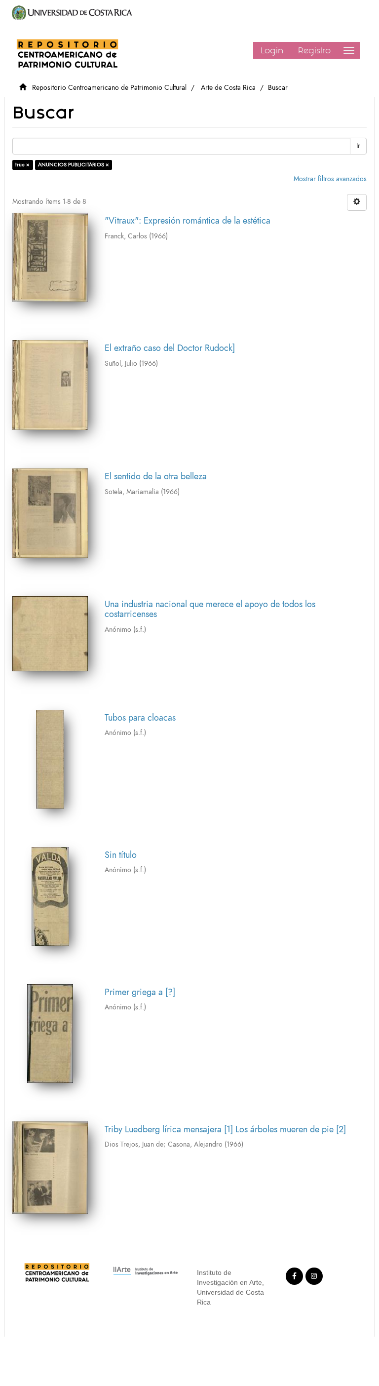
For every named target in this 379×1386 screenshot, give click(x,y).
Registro (314, 50)
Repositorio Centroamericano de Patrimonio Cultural (109, 87)
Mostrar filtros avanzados (330, 179)
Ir (358, 146)
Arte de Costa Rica (228, 87)
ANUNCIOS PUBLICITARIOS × (73, 164)
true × (22, 164)
